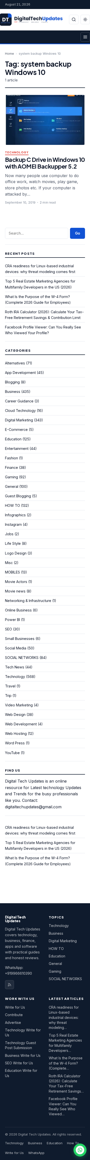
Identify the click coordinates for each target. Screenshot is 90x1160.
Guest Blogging (18, 496)
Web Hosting (16, 733)
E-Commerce (16, 429)
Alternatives (15, 363)
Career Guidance (19, 401)
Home (9, 53)
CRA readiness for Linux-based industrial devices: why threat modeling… (64, 1017)
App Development (20, 372)
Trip (8, 695)
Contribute (14, 1015)
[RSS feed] (9, 984)
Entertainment (16, 448)
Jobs (9, 534)
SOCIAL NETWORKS (21, 657)
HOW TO (12, 505)
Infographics (15, 515)
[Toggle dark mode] (85, 19)
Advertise (13, 1022)
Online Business (18, 610)
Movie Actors (16, 582)
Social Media (15, 648)
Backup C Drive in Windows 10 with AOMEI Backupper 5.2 (45, 163)
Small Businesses (19, 638)
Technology (16, 152)
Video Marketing (19, 705)
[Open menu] (85, 37)
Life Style (13, 543)
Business (12, 391)
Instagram (13, 524)
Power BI (12, 619)
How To (73, 1143)
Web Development (21, 724)
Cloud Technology (20, 410)
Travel (10, 686)
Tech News (14, 667)
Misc (9, 563)
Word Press (15, 743)
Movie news (15, 591)
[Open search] (73, 19)
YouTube (12, 753)
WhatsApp (36, 1153)
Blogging (12, 382)
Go (77, 233)
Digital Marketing (19, 420)
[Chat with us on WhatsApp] (80, 1150)
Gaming (11, 477)
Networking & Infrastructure (28, 600)
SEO (8, 629)
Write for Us (15, 1007)
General (11, 486)
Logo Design (15, 553)
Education (13, 439)
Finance (11, 467)
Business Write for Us (22, 1055)
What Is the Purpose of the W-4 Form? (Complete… (65, 1063)
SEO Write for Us (19, 1063)
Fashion (11, 458)
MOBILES (12, 572)
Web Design (15, 714)
